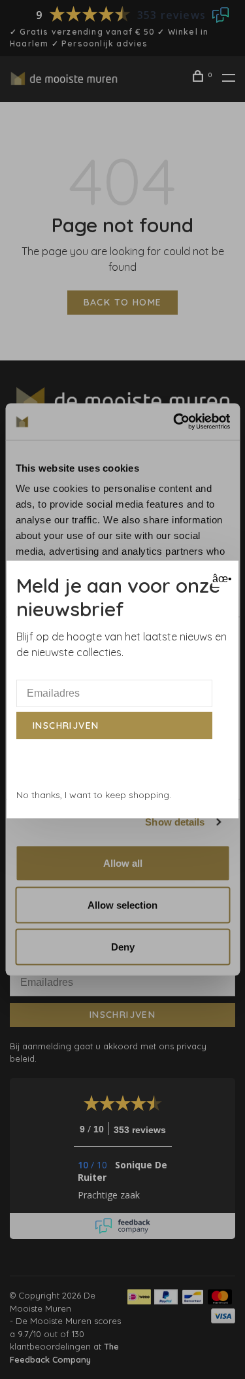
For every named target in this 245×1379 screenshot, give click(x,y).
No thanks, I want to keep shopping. (93, 795)
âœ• (220, 578)
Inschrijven (66, 725)
